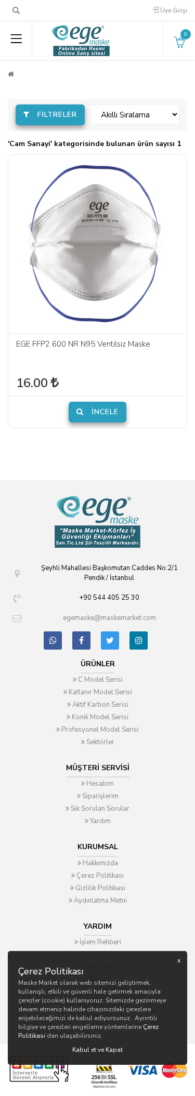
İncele (104, 412)
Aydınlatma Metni (99, 900)
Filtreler (56, 115)
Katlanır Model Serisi (99, 692)
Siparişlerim (100, 796)
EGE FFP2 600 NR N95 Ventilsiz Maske (83, 344)
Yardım (99, 821)
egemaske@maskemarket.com (109, 618)
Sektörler (99, 742)
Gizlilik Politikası (99, 888)
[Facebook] (81, 640)
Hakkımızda (99, 863)
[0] (179, 45)
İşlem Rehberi (99, 942)
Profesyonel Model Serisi (99, 729)
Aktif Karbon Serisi (99, 704)
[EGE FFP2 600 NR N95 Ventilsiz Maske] (97, 244)
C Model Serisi (99, 679)
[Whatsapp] (53, 640)
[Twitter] (110, 640)
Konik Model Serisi (99, 717)
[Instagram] (138, 640)
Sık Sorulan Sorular (99, 808)
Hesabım (99, 783)
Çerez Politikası (99, 875)
